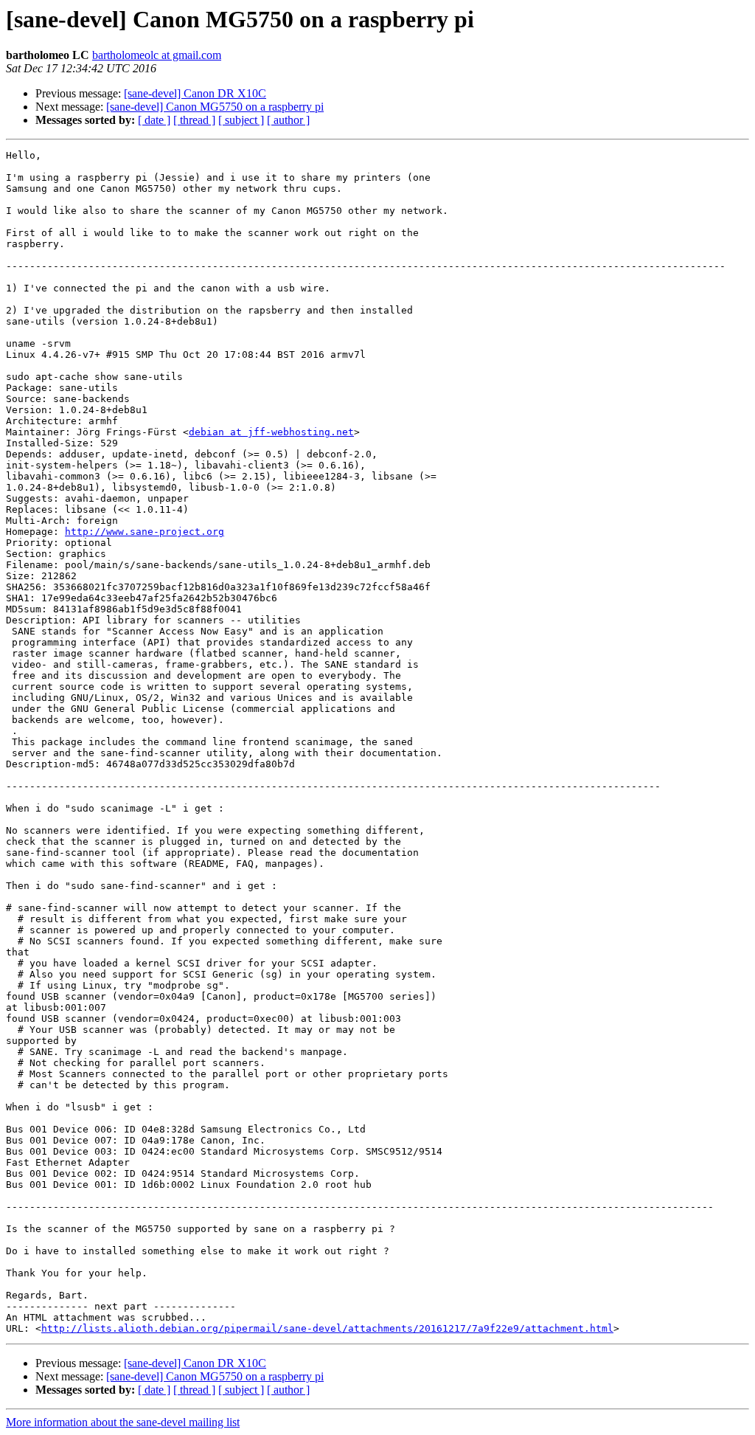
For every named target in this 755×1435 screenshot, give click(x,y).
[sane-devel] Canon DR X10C (195, 93)
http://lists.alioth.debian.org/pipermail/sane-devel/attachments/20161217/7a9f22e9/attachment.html (327, 1328)
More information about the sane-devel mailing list (123, 1422)
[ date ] (154, 120)
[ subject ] (241, 120)
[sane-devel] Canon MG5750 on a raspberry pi (215, 106)
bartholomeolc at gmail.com (156, 55)
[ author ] (288, 120)
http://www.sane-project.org (144, 531)
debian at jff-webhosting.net (271, 432)
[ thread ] (194, 120)
